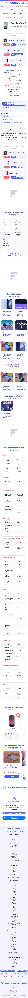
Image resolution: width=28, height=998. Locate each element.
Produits (10, 17)
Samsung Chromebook (14, 877)
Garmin (14, 937)
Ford (14, 887)
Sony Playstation (14, 860)
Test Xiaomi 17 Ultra (9, 977)
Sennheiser (14, 924)
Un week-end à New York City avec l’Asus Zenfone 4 (21, 313)
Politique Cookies (14, 990)
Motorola (14, 841)
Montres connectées (14, 931)
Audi (14, 882)
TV (14, 897)
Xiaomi (14, 846)
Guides (12, 6)
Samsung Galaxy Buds (14, 923)
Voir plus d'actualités (13, 364)
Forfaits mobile (22, 970)
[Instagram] (8, 832)
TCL (14, 908)
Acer (14, 867)
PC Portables (14, 865)
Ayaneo (14, 853)
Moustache (14, 963)
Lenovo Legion (14, 855)
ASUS (14, 852)
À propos (14, 987)
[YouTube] (15, 832)
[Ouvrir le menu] (2, 2)
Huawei (14, 839)
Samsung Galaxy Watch (14, 940)
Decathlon (14, 960)
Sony (14, 906)
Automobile (14, 880)
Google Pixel (14, 838)
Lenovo (14, 871)
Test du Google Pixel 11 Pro (11, 768)
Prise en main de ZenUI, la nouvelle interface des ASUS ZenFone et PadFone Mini (20, 387)
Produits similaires (9, 125)
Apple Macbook (14, 868)
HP (14, 874)
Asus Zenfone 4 (9, 143)
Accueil (4, 17)
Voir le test (11, 734)
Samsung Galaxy (14, 843)
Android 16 (21, 977)
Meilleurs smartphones (8, 970)
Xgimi (14, 909)
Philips (14, 903)
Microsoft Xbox (14, 856)
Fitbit (14, 935)
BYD (14, 884)
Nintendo (14, 857)
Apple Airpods (14, 916)
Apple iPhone (14, 836)
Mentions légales (14, 986)
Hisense (14, 899)
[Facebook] (10, 832)
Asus (24, 17)
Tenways (14, 966)
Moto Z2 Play (12, 730)
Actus (2, 6)
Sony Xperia (14, 845)
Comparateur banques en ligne (14, 980)
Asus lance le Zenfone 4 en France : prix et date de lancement (20, 356)
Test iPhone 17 (22, 973)
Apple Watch (14, 934)
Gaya (14, 962)
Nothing (14, 921)
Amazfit (14, 933)
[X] (5, 832)
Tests (7, 6)
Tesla (14, 892)
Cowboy (14, 959)
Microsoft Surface (14, 875)
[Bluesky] (23, 832)
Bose (14, 917)
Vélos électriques (14, 957)
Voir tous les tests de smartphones (15, 787)
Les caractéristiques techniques (13, 122)
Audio (14, 914)
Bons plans (19, 6)
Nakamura (14, 965)
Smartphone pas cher (8, 973)
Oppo (14, 842)
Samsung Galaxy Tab (14, 952)
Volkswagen (14, 894)
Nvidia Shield (14, 859)
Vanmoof (14, 968)
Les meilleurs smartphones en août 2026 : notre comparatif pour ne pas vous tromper (7, 415)
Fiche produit (12, 772)
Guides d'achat (7, 119)
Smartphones (18, 17)
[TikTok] (20, 832)
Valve (14, 862)
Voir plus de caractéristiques (14, 254)
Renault (14, 891)
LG (14, 901)
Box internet (5, 983)
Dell (14, 870)
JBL (14, 920)
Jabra (14, 919)
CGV (14, 993)
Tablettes (14, 944)
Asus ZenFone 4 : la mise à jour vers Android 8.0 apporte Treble (7, 313)
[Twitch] (18, 832)
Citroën (14, 885)
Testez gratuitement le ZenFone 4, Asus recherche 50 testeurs (7, 335)
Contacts (14, 989)
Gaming (14, 850)
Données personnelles (14, 991)
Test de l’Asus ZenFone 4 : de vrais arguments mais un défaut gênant (7, 356)
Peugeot (14, 889)
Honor (14, 873)
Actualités (6, 116)
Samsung (14, 905)
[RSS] (13, 832)
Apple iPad (14, 947)
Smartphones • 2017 (18, 27)
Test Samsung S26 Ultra (19, 983)
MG (14, 888)
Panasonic (14, 902)
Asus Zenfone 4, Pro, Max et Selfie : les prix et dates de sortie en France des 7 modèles (21, 335)
